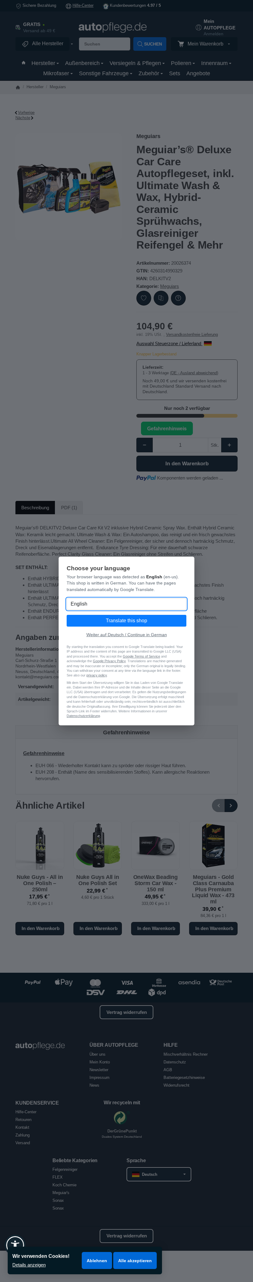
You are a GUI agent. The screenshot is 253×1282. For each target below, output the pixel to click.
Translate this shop (126, 620)
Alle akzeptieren (135, 1260)
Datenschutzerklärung (83, 716)
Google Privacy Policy (109, 661)
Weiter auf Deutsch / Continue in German (126, 634)
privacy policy (96, 675)
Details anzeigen (29, 1264)
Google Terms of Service (141, 656)
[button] (15, 1245)
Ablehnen (97, 1260)
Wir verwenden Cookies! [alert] (40, 1256)
